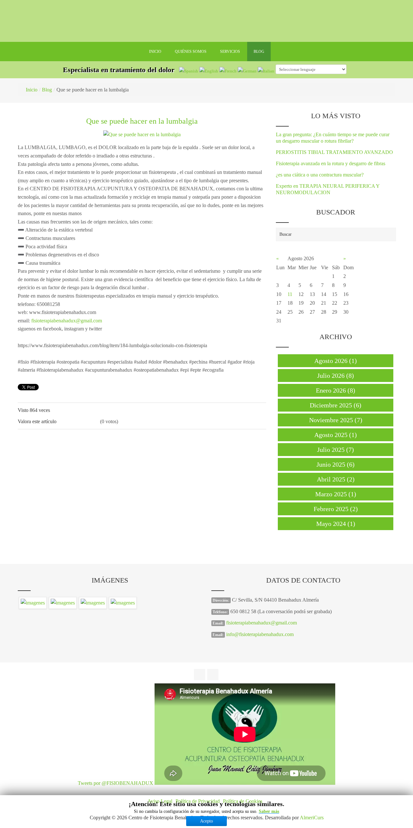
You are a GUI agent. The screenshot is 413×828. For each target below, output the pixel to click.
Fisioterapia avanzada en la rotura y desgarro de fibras (330, 163)
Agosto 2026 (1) (335, 360)
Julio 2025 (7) (335, 449)
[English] (208, 70)
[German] (247, 70)
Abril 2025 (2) (336, 479)
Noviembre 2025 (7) (335, 420)
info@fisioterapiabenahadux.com (260, 634)
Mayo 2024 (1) (335, 523)
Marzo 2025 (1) (335, 494)
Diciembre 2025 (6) (335, 405)
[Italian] (266, 70)
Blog (47, 89)
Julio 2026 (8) (335, 375)
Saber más (269, 811)
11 (289, 294)
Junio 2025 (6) (336, 464)
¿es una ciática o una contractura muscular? (320, 174)
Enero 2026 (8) (335, 390)
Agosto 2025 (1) (335, 435)
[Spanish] (188, 70)
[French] (228, 70)
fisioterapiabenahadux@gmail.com (66, 320)
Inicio (31, 89)
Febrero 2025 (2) (336, 509)
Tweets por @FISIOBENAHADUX (115, 783)
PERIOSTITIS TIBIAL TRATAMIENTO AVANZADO (334, 152)
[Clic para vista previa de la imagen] (142, 134)
